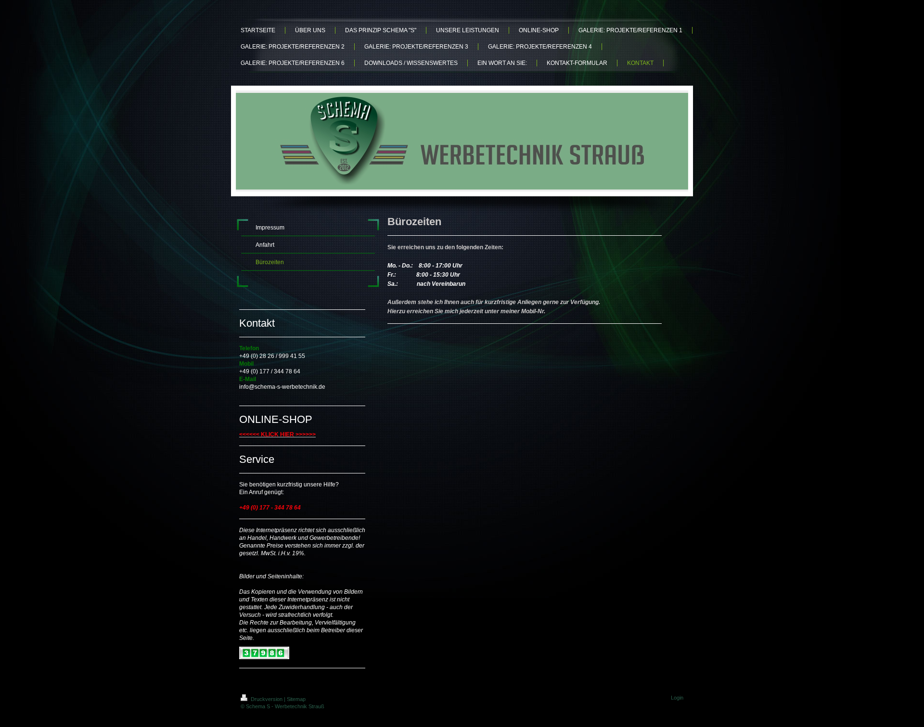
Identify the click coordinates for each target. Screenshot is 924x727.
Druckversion (266, 699)
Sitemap (296, 699)
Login (677, 698)
